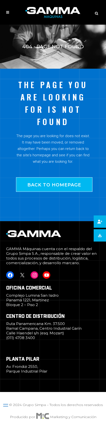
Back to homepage (54, 185)
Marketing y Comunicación (73, 417)
